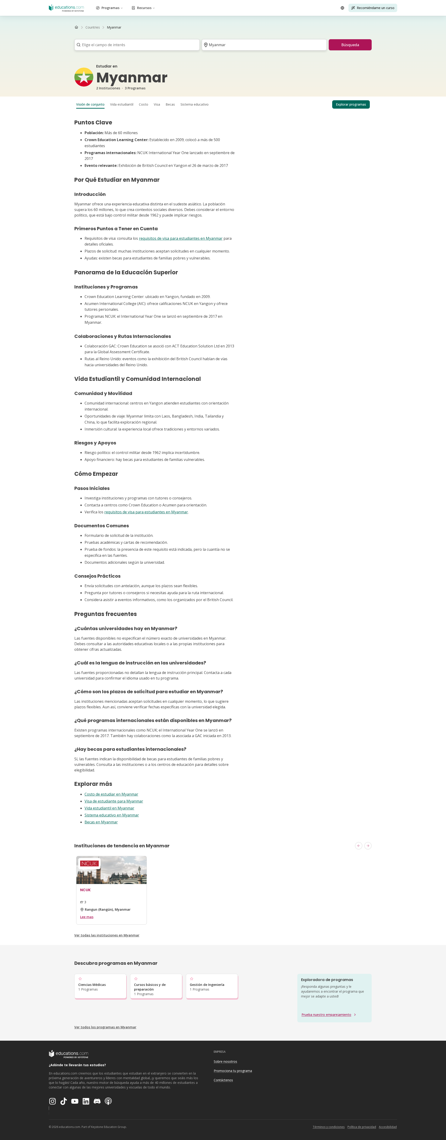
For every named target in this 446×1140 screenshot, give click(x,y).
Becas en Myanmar (101, 822)
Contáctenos (223, 1080)
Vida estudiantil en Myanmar (109, 808)
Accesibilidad (388, 1127)
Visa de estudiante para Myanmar (114, 801)
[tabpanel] (223, 472)
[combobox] (135, 44)
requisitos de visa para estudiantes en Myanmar (181, 238)
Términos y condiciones (329, 1127)
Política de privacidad (362, 1127)
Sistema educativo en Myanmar (112, 815)
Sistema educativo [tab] (194, 104)
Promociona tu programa (233, 1071)
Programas (110, 8)
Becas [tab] (170, 104)
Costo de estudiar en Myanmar (111, 794)
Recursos (144, 8)
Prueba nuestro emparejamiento (326, 1014)
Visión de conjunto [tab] (90, 104)
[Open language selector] (342, 8)
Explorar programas (351, 104)
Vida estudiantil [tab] (121, 104)
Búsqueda (350, 44)
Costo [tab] (143, 104)
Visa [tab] (157, 104)
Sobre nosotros (225, 1061)
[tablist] (223, 104)
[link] (114, 27)
